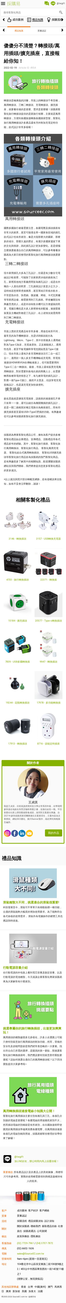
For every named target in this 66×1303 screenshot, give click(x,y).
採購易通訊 (29, 1231)
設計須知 (49, 1220)
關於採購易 (23, 1226)
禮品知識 (19, 30)
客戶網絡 (44, 1210)
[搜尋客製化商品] (61, 13)
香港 (23, 1286)
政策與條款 (23, 1236)
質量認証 (42, 30)
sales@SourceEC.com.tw (30, 1253)
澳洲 (8, 1291)
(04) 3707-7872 (44, 1243)
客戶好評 (33, 1210)
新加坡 (16, 1291)
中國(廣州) (40, 1286)
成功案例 (22, 1210)
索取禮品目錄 (49, 1226)
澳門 (50, 1286)
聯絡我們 (36, 1226)
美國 (24, 1291)
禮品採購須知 (35, 1220)
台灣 (30, 1286)
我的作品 (53, 832)
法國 (40, 1291)
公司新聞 (42, 1231)
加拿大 (32, 1291)
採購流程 (22, 1220)
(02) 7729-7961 (25, 1243)
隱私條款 (36, 1236)
